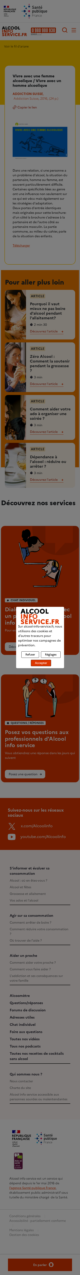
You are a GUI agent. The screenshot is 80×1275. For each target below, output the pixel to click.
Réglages (51, 655)
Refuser (30, 655)
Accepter (41, 663)
